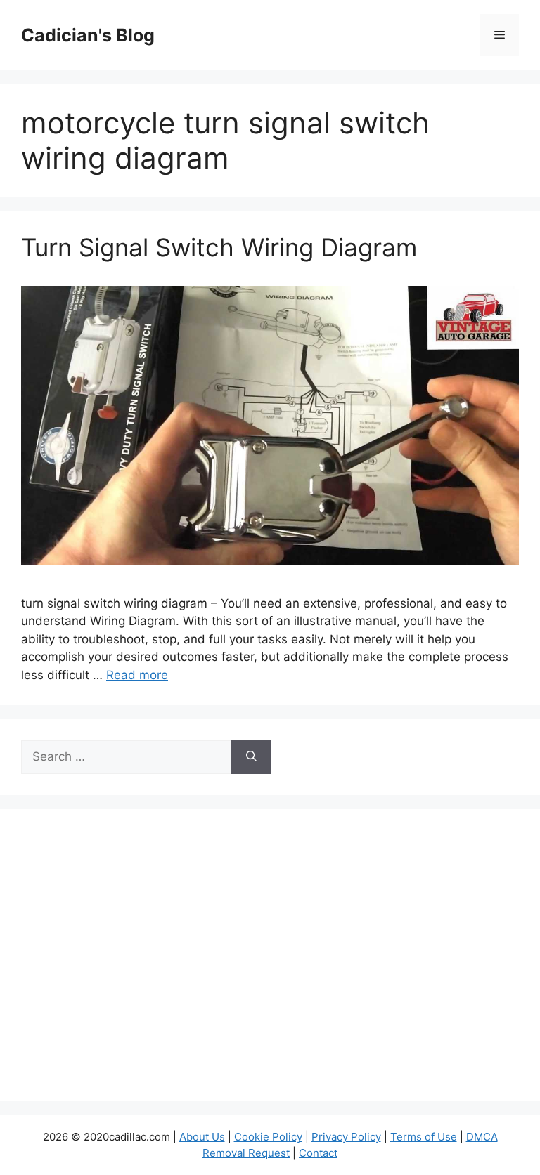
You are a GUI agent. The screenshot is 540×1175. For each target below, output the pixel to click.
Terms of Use (423, 1136)
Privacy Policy (346, 1136)
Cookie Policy (268, 1136)
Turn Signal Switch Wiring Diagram (219, 247)
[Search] (251, 757)
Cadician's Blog (88, 35)
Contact (318, 1153)
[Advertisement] (270, 964)
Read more (137, 675)
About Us (202, 1136)
